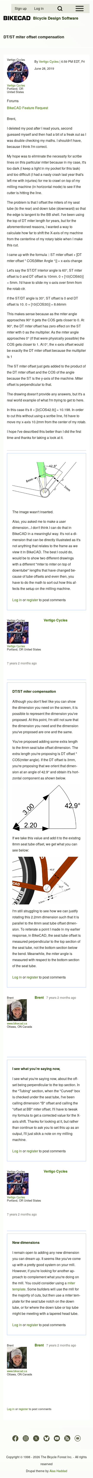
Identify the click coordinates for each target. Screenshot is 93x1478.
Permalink (46, 739)
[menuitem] (21, 8)
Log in (17, 1324)
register (32, 1324)
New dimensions (26, 1242)
